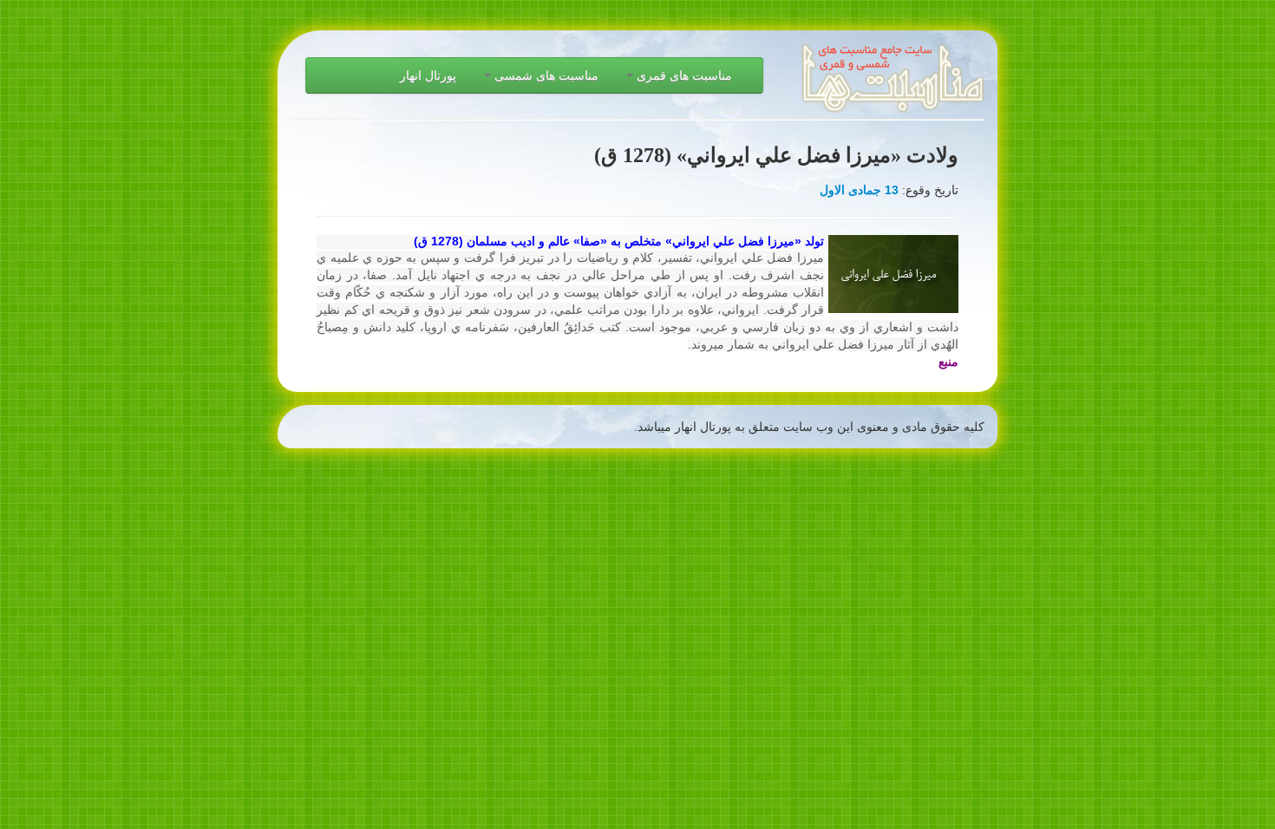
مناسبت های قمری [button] (682, 75)
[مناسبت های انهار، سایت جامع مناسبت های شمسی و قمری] (892, 71)
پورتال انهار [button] (428, 75)
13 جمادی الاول (859, 190)
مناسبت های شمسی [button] (544, 75)
